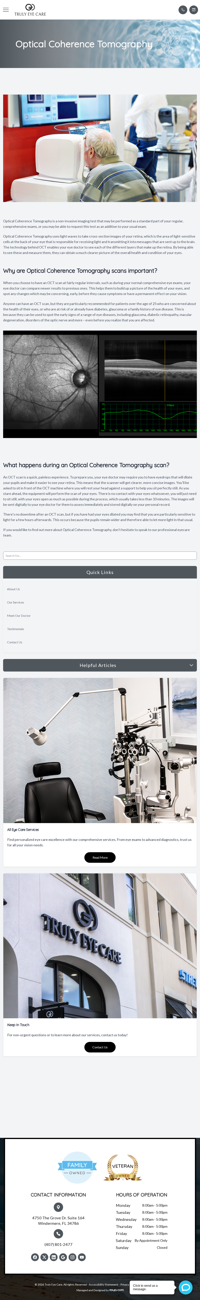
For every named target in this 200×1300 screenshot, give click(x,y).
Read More (100, 857)
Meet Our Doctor (19, 615)
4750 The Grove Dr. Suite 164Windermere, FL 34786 (58, 1220)
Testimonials (15, 629)
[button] (6, 10)
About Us (13, 589)
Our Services (15, 602)
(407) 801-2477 (58, 1244)
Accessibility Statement (103, 1284)
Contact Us (14, 642)
